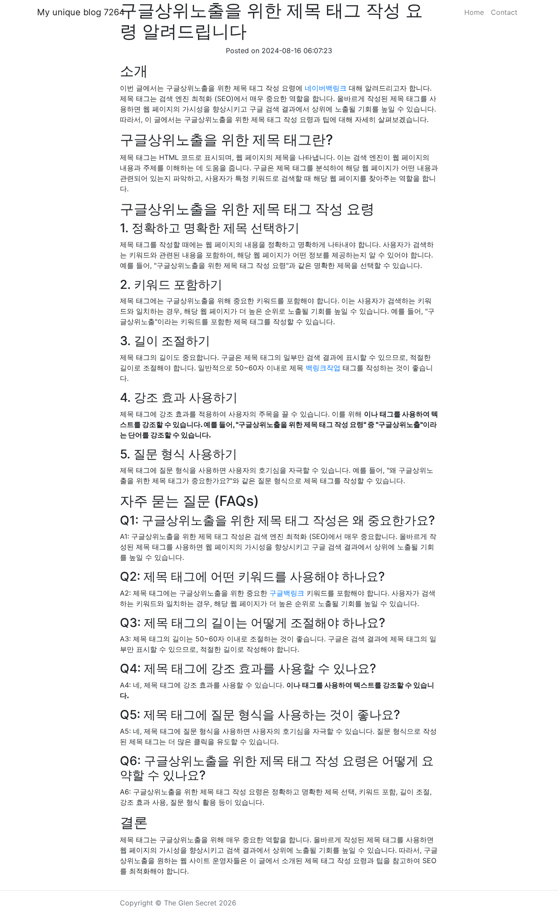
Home (474, 12)
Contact (504, 12)
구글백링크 (286, 593)
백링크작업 (323, 367)
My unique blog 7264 (81, 12)
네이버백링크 (326, 88)
